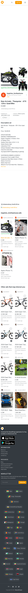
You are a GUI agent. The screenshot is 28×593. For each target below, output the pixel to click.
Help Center (4, 469)
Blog (2, 462)
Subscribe (22, 482)
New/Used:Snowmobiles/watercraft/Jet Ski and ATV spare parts (21, 410)
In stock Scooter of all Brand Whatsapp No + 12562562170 (21, 377)
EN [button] (8, 586)
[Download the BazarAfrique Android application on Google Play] (14, 443)
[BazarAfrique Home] (2, 2)
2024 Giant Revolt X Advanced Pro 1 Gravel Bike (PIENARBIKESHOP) (7, 377)
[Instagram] (16, 586)
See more (3, 166)
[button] (5, 117)
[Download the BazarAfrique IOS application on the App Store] (14, 438)
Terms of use (4, 451)
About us (3, 450)
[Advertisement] (14, 20)
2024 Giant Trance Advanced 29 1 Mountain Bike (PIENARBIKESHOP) (21, 345)
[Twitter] (19, 586)
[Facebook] (13, 586)
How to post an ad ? (6, 465)
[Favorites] (10, 221)
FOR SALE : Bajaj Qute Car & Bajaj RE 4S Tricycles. (7, 410)
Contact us (3, 455)
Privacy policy (4, 453)
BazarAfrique (18, 590)
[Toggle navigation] (25, 2)
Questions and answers (7, 463)
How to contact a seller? (7, 467)
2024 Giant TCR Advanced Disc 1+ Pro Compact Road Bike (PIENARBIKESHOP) (7, 312)
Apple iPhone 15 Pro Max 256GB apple (21, 238)
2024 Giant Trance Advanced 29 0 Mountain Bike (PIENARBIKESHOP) (7, 345)
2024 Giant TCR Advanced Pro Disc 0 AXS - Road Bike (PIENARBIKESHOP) (21, 312)
